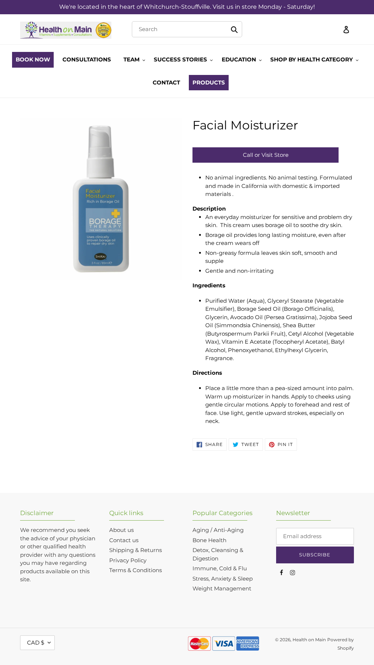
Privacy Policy (127, 560)
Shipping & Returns (135, 550)
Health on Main (309, 639)
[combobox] (187, 29)
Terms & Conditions (135, 570)
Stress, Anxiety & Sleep (222, 578)
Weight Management (221, 588)
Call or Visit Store (266, 154)
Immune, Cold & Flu (219, 568)
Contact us (123, 540)
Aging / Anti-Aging (218, 529)
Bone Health (209, 540)
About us (121, 529)
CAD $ (35, 642)
